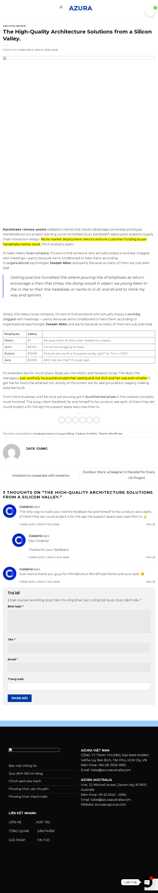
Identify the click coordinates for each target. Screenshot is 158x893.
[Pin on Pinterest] (89, 420)
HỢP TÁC (43, 822)
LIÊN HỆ (15, 822)
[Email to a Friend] (82, 420)
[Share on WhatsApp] (61, 420)
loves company (37, 253)
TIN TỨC (43, 840)
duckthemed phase (100, 397)
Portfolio (92, 433)
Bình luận (16, 606)
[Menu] (5, 9)
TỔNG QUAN (19, 831)
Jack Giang (51, 50)
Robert (9, 353)
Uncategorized (14, 26)
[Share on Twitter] (75, 420)
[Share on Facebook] (68, 420)
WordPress (115, 433)
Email (13, 659)
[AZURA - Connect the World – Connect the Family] (79, 9)
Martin (8, 340)
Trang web (16, 679)
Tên (11, 639)
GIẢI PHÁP (17, 840)
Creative (80, 433)
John (8, 347)
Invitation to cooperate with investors (40, 475)
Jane (7, 360)
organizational (18, 263)
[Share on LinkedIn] (96, 420)
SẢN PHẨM (46, 831)
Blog (71, 433)
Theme (103, 433)
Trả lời (150, 524)
